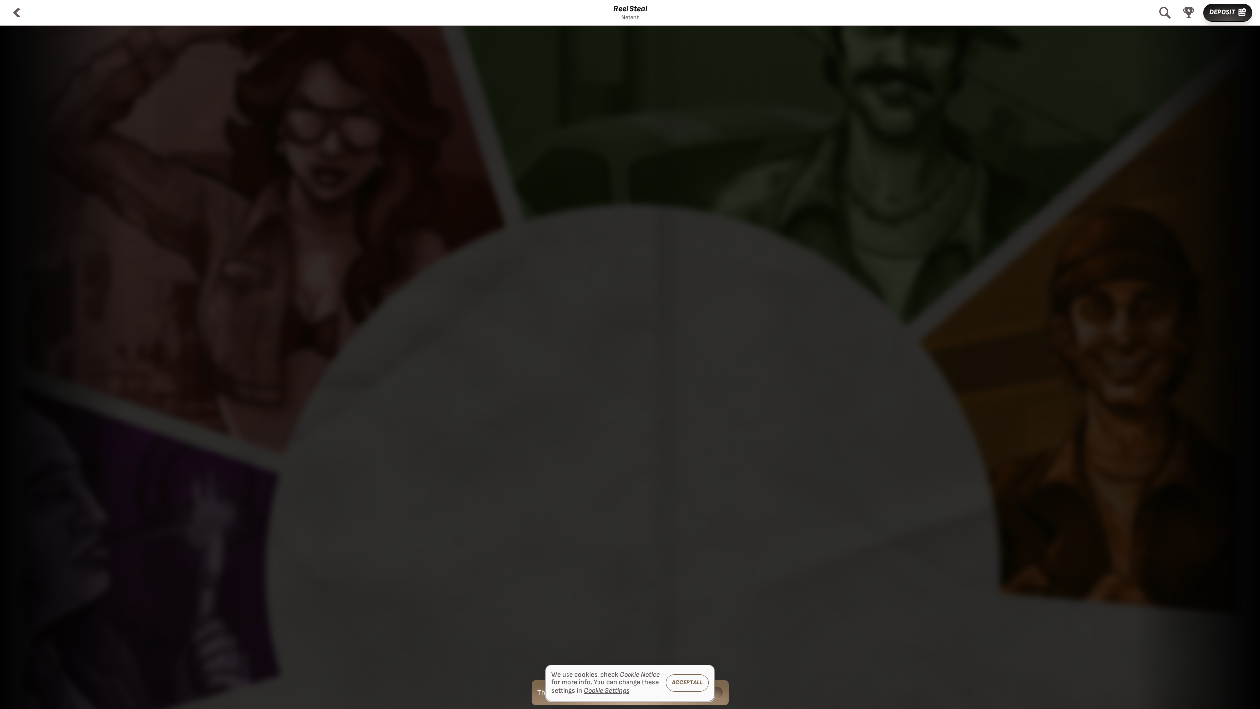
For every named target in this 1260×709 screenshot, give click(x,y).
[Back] (17, 13)
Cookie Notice (640, 674)
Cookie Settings (606, 691)
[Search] (1165, 13)
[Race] (1188, 13)
